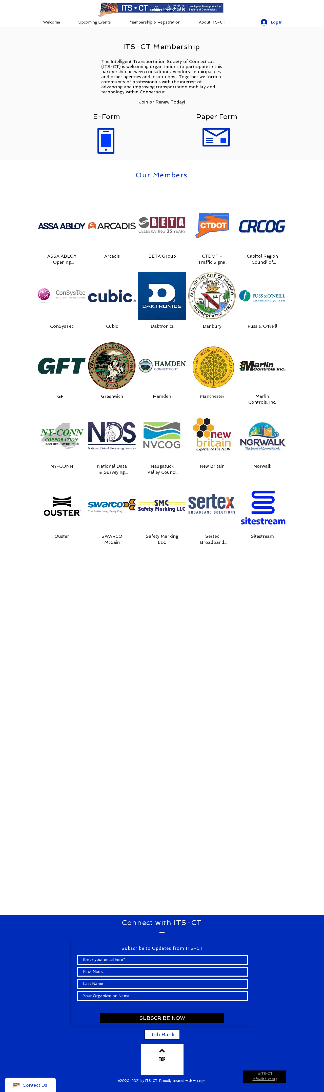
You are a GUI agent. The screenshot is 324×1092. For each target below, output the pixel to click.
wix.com (199, 1081)
